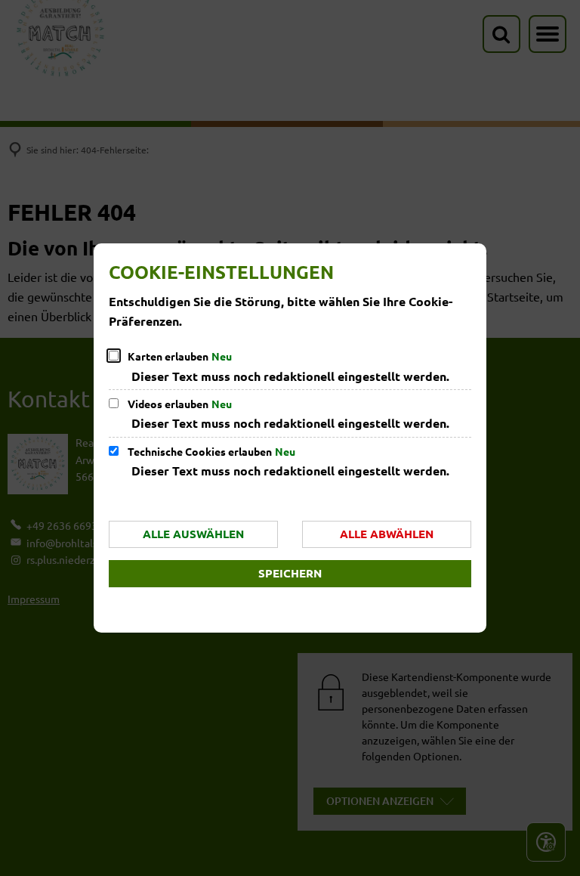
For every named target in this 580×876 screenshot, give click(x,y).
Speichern (290, 572)
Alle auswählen (193, 533)
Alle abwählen (386, 533)
